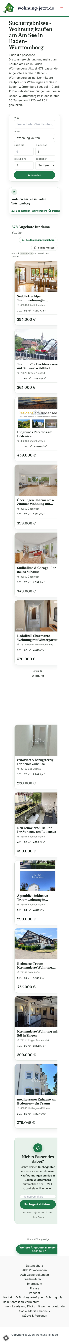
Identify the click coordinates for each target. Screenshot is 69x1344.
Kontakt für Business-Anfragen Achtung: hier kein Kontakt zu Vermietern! (33, 1300)
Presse (34, 1288)
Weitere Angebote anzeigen (39, 1249)
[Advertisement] (38, 699)
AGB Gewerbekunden (34, 1274)
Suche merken (46, 247)
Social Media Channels (34, 1311)
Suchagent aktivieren (37, 1204)
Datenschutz (34, 1265)
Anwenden (34, 175)
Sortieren (41, 159)
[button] (6, 1338)
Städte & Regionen (34, 1315)
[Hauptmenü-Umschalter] (62, 8)
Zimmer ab (20, 159)
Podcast (34, 1293)
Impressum (34, 1283)
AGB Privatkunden (34, 1270)
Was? (17, 131)
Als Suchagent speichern (40, 240)
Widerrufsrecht (34, 1279)
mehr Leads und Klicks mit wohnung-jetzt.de (35, 1306)
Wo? (16, 118)
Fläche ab (41, 145)
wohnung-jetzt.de (36, 8)
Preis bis (19, 145)
